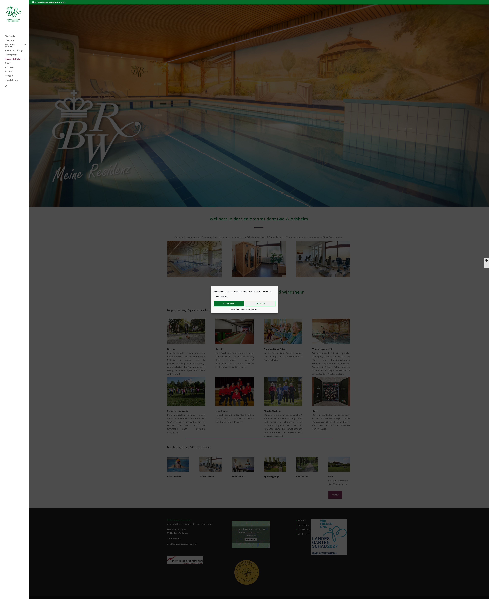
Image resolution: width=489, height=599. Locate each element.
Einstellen (260, 303)
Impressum (255, 309)
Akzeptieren (228, 303)
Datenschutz (245, 309)
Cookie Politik (234, 309)
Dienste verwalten (221, 296)
